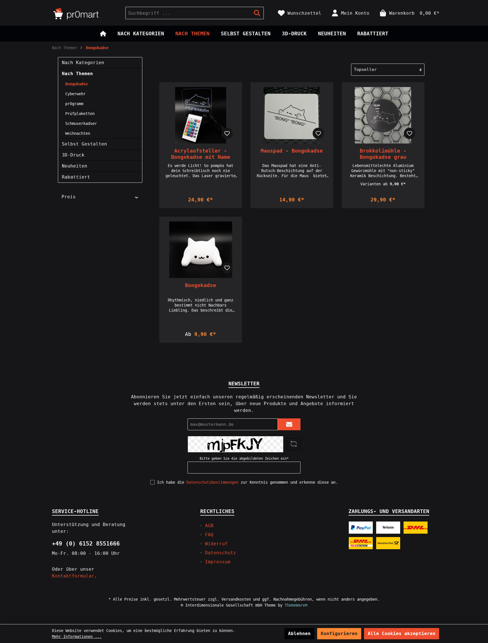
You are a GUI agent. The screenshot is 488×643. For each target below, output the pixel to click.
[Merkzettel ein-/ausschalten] (227, 133)
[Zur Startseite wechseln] (83, 13)
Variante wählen (200, 191)
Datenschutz (220, 552)
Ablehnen (299, 633)
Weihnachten (77, 133)
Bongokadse (76, 84)
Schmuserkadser (81, 123)
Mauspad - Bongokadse (292, 151)
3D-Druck (73, 155)
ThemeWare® (296, 605)
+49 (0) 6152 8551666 (86, 543)
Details (200, 325)
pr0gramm (74, 103)
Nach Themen (77, 73)
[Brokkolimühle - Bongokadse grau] (383, 115)
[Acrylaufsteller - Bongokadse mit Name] (200, 115)
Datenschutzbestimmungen (212, 482)
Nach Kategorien (83, 62)
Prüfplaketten (80, 113)
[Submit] (289, 424)
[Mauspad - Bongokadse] (291, 115)
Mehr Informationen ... (77, 636)
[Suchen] (257, 13)
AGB (209, 525)
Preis (69, 196)
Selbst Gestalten (84, 144)
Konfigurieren (339, 633)
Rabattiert (76, 177)
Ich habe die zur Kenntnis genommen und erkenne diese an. (247, 482)
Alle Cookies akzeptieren (401, 633)
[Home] (103, 34)
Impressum (217, 561)
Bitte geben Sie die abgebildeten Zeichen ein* (244, 458)
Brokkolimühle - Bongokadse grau (383, 154)
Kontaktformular (73, 576)
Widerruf (216, 543)
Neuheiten (74, 166)
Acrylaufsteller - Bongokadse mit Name (200, 154)
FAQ (209, 534)
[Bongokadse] (200, 249)
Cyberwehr (75, 94)
